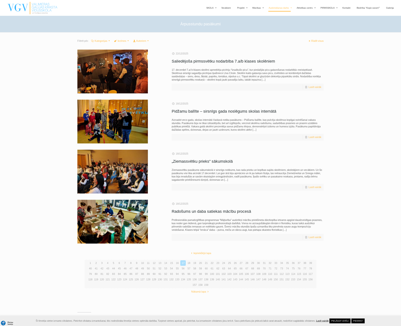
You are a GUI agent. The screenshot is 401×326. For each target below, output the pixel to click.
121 (108, 279)
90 (154, 274)
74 (287, 268)
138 (206, 279)
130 (160, 279)
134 (183, 279)
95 (183, 274)
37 (299, 263)
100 (212, 274)
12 (154, 263)
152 (287, 279)
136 (195, 279)
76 (299, 268)
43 (107, 268)
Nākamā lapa (198, 291)
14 (165, 263)
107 (252, 274)
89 (148, 274)
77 (304, 268)
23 (217, 263)
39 (310, 263)
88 (142, 274)
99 (206, 274)
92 (165, 274)
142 (229, 279)
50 (148, 268)
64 (229, 268)
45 (119, 268)
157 (195, 285)
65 (235, 268)
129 (154, 279)
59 (200, 268)
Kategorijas (101, 41)
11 (148, 263)
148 (264, 279)
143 (235, 279)
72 (275, 268)
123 (119, 279)
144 (241, 279)
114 (293, 274)
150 (276, 279)
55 (177, 268)
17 (183, 263)
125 (131, 279)
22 (212, 263)
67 (246, 268)
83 (113, 274)
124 (125, 279)
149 (270, 279)
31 (264, 263)
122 (113, 279)
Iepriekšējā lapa (202, 253)
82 (107, 274)
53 (165, 268)
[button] (8, 323)
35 (287, 263)
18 (188, 263)
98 (200, 274)
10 (142, 263)
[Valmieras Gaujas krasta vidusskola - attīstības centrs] (32, 8)
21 (206, 263)
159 (206, 285)
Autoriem (141, 41)
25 (229, 263)
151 (281, 279)
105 (241, 274)
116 (305, 274)
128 (148, 279)
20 (200, 263)
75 (293, 268)
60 (206, 268)
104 (235, 274)
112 (282, 274)
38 (304, 263)
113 (287, 274)
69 (258, 268)
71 (270, 268)
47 (131, 268)
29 (252, 263)
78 (310, 268)
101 (218, 274)
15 (171, 263)
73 (281, 268)
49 (142, 268)
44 (113, 268)
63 (223, 268)
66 (241, 268)
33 (275, 263)
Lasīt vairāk (315, 87)
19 (194, 263)
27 (241, 263)
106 (247, 274)
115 (299, 274)
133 (177, 279)
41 (96, 268)
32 (270, 263)
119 (96, 279)
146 (252, 279)
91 (160, 274)
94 (177, 274)
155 (305, 279)
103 (229, 274)
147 (258, 279)
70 (264, 268)
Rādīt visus (317, 41)
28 (246, 263)
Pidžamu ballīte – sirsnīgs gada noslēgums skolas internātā (224, 111)
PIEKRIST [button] (358, 321)
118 (90, 279)
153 (293, 279)
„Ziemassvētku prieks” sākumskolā (202, 161)
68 (252, 268)
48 (136, 268)
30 (258, 263)
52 (160, 268)
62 (217, 268)
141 (223, 279)
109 (264, 274)
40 (90, 268)
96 (188, 274)
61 (212, 268)
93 (171, 274)
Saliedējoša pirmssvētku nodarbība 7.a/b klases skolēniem (223, 61)
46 (125, 268)
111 (276, 274)
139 (212, 279)
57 (188, 268)
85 (125, 274)
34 (281, 263)
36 (293, 263)
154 (299, 279)
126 (137, 279)
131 (166, 279)
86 (131, 274)
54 (171, 268)
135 (189, 279)
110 (270, 274)
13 (160, 263)
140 (218, 279)
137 (200, 279)
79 (90, 274)
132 (171, 279)
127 (142, 279)
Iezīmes (122, 41)
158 (200, 285)
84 (119, 274)
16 (177, 263)
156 (310, 279)
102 (223, 274)
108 (258, 274)
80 (96, 274)
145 (247, 279)
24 (223, 263)
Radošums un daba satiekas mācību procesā (211, 211)
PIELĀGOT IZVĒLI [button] (340, 321)
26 (235, 263)
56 (183, 268)
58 (194, 268)
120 (102, 279)
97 (194, 274)
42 (102, 268)
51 (154, 268)
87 (136, 274)
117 (311, 274)
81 (102, 274)
